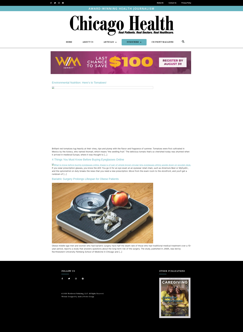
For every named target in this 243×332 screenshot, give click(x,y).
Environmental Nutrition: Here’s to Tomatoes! (79, 82)
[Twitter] (55, 3)
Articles (108, 42)
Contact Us (172, 3)
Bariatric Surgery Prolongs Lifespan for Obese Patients (85, 179)
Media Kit (160, 3)
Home (69, 42)
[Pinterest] (83, 279)
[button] (183, 41)
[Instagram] (58, 3)
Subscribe (133, 42)
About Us (87, 42)
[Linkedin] (62, 3)
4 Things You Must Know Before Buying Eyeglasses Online (88, 159)
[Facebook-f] (51, 3)
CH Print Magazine (163, 42)
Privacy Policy (186, 3)
